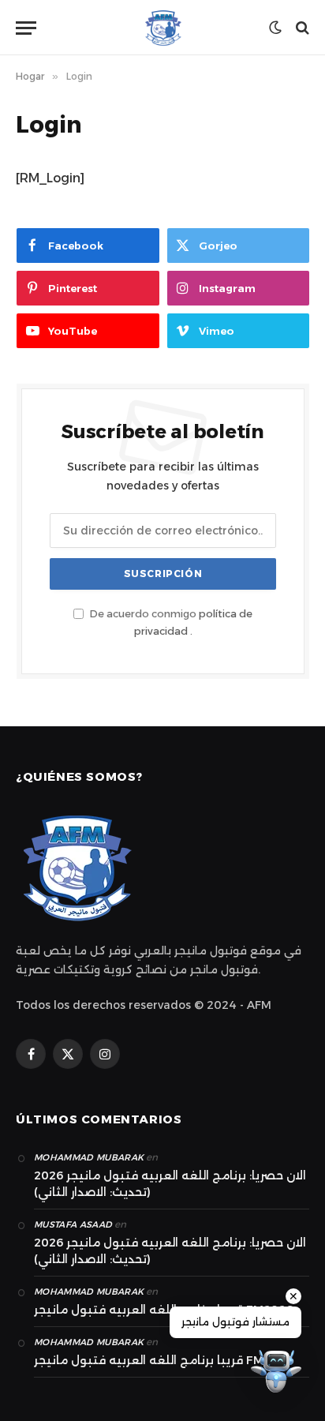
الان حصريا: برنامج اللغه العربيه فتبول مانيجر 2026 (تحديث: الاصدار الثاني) (170, 1183)
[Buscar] (301, 28)
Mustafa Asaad (73, 1224)
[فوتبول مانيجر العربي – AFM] (162, 27)
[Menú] (26, 28)
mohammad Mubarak (89, 1157)
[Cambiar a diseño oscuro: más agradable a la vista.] (275, 28)
